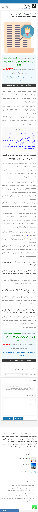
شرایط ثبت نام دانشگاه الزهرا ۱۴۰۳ (24, 493)
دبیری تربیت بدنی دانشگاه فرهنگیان (22, 496)
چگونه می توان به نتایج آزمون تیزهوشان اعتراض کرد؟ (21, 144)
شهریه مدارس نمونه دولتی (24, 458)
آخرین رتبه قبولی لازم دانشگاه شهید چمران (21, 501)
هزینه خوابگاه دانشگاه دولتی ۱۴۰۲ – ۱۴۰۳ (21, 485)
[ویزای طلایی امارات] (33, 466)
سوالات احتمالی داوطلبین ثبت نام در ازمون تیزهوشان (21, 138)
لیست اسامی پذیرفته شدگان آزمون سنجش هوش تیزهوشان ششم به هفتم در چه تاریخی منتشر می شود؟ (19, 141)
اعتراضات (27, 235)
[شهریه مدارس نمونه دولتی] (33, 459)
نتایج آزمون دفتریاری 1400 (24, 471)
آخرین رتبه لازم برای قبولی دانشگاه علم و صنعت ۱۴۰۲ (19, 490)
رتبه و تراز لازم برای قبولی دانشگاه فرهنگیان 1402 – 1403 (18, 488)
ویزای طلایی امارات (26, 465)
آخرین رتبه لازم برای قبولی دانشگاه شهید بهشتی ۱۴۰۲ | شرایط (15, 498)
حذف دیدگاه (7, 418)
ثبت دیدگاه (18, 418)
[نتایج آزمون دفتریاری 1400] (33, 472)
